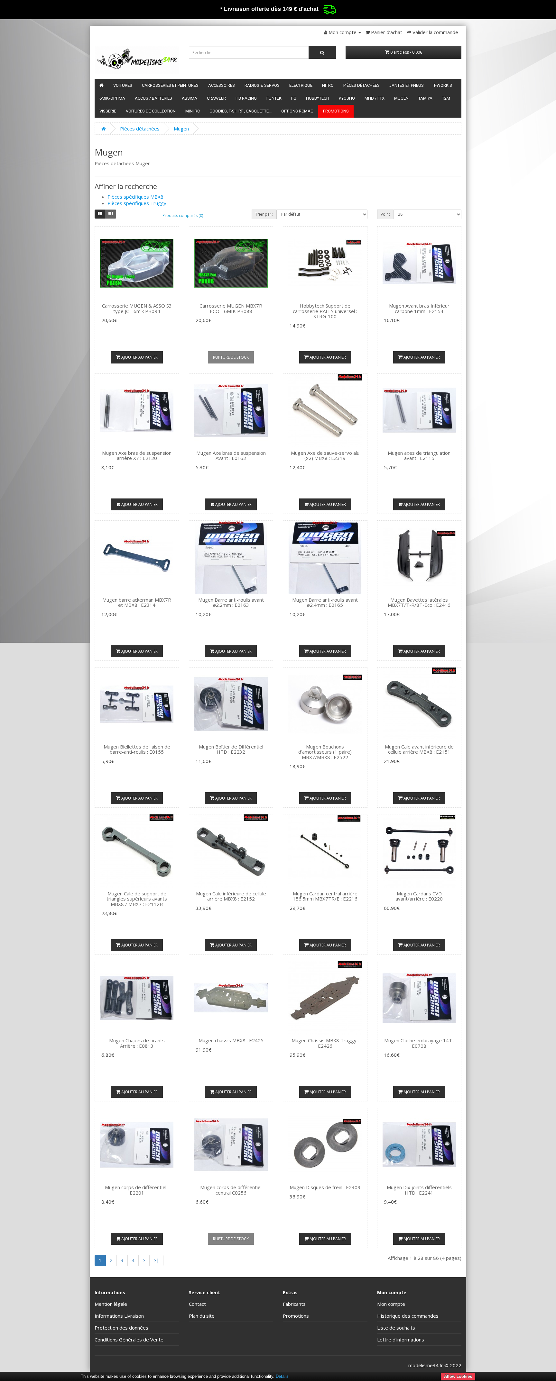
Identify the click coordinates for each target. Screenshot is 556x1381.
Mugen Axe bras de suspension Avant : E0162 (231, 456)
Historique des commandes (408, 1316)
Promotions (336, 111)
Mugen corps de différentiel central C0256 (231, 1190)
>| (156, 1260)
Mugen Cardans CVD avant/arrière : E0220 (419, 896)
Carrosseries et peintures (170, 85)
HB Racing (246, 98)
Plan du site (202, 1316)
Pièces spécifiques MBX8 (135, 196)
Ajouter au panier (139, 357)
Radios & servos (262, 85)
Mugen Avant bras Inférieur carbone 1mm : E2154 (419, 308)
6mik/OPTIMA (112, 98)
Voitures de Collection (151, 111)
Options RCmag (297, 111)
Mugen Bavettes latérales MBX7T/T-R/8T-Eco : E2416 (419, 602)
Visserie (107, 111)
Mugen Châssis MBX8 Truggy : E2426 (325, 1043)
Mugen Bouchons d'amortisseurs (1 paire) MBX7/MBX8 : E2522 (325, 751)
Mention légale (111, 1304)
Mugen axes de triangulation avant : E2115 (419, 456)
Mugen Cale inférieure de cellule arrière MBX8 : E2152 (231, 896)
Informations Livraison (119, 1316)
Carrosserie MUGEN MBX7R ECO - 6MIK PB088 (230, 308)
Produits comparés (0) (182, 215)
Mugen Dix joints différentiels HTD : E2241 (419, 1190)
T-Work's (442, 85)
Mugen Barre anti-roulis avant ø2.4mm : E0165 (325, 602)
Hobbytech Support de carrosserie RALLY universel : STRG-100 (325, 310)
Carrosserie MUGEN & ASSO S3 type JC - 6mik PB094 (137, 308)
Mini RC (192, 111)
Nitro (328, 85)
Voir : (385, 214)
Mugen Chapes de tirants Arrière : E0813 (137, 1043)
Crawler (216, 98)
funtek (274, 98)
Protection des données (121, 1327)
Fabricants (294, 1304)
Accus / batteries (153, 98)
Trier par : (264, 214)
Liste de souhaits (396, 1327)
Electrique (300, 85)
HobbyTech (317, 98)
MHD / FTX (375, 98)
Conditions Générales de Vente (129, 1339)
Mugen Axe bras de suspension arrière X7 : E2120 (136, 456)
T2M (446, 98)
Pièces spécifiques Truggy (136, 203)
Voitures (122, 85)
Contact (197, 1304)
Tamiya (425, 98)
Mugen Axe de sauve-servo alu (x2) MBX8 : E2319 (325, 456)
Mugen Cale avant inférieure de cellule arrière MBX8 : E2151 (419, 749)
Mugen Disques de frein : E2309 (325, 1187)
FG (293, 98)
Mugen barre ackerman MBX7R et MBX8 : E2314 (136, 602)
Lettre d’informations (400, 1339)
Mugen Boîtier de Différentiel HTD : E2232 (231, 749)
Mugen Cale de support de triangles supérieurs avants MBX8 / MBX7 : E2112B (137, 898)
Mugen (401, 98)
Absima (189, 98)
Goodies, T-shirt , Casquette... (240, 111)
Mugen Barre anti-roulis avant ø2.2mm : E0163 (231, 602)
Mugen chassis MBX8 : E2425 (231, 1040)
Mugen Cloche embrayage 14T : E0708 (419, 1043)
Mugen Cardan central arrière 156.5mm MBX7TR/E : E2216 (325, 896)
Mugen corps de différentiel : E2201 (137, 1190)
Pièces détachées (361, 85)
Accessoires (221, 85)
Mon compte (391, 1304)
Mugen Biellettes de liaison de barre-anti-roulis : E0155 (137, 749)
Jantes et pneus (406, 85)
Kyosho (347, 98)
